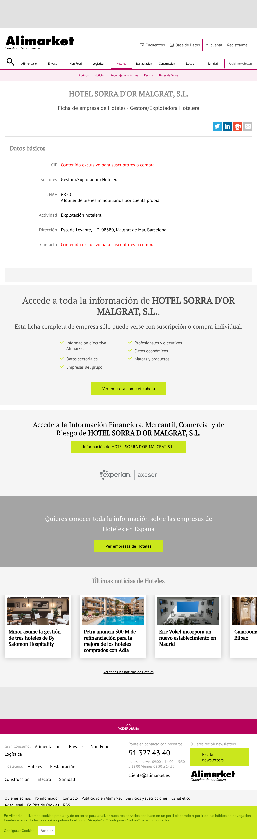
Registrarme (237, 44)
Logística (98, 64)
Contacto (70, 798)
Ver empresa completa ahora (128, 388)
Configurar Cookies (19, 831)
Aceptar (47, 831)
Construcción (167, 64)
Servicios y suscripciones (147, 798)
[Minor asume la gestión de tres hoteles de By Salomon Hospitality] (38, 626)
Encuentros (155, 44)
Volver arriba (128, 728)
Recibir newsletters (240, 64)
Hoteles (121, 64)
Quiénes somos (18, 798)
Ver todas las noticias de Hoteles (129, 672)
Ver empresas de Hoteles (128, 546)
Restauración (144, 64)
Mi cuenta (213, 44)
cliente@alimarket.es (149, 775)
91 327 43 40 (149, 752)
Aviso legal (14, 804)
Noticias (100, 75)
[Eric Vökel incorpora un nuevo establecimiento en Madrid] (188, 626)
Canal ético (180, 798)
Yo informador (47, 798)
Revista (148, 75)
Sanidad (213, 64)
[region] (128, 822)
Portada (84, 75)
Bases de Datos (168, 75)
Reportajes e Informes (124, 75)
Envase (52, 64)
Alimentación (29, 64)
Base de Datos (188, 44)
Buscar (10, 61)
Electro (189, 64)
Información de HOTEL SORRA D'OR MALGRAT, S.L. (128, 446)
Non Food (76, 64)
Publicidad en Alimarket (102, 798)
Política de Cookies (43, 804)
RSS (66, 804)
